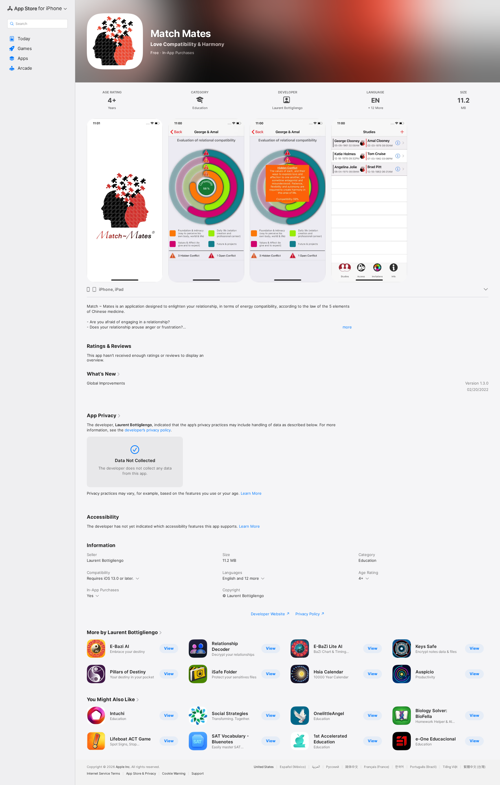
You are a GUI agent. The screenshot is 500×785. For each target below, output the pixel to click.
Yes (90, 595)
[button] (37, 38)
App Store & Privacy (141, 773)
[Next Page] (494, 728)
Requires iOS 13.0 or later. (110, 578)
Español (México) (293, 767)
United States (264, 767)
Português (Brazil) (423, 767)
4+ (361, 578)
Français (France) (376, 767)
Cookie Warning (173, 773)
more (347, 327)
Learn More (251, 493)
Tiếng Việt (450, 767)
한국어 (399, 767)
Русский (332, 767)
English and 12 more (241, 578)
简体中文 (351, 767)
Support (198, 773)
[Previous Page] (81, 728)
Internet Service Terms (103, 773)
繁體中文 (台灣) (475, 767)
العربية (316, 767)
